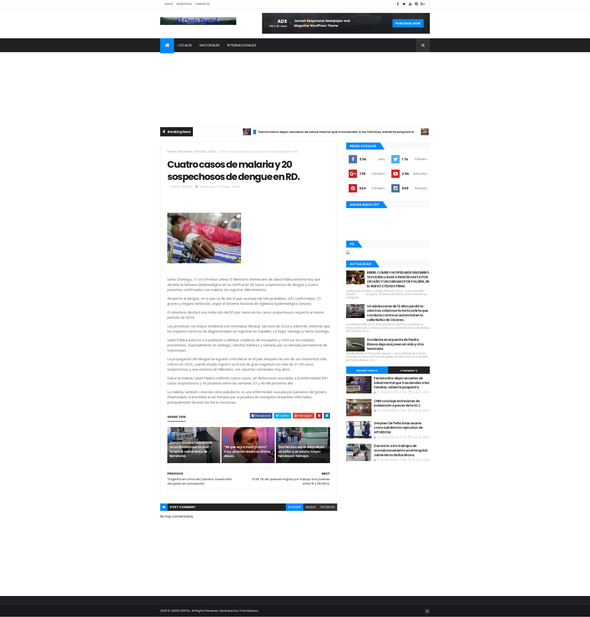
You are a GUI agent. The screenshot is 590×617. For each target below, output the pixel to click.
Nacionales (210, 45)
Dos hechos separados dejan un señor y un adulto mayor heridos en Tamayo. (301, 451)
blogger (294, 507)
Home (171, 151)
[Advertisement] (295, 86)
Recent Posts (367, 370)
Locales (185, 45)
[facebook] (397, 4)
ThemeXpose (248, 611)
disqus (311, 507)
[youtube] (410, 4)
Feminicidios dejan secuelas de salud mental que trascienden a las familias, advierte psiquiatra (319, 132)
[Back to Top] (427, 611)
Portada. (200, 151)
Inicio (169, 4)
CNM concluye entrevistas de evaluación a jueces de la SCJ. (397, 403)
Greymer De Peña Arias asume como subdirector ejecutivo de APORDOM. (398, 427)
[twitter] (404, 4)
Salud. (213, 151)
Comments (408, 370)
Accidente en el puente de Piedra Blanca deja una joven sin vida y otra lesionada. (395, 344)
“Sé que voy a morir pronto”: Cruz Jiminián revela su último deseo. (247, 451)
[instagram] (416, 4)
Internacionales (242, 45)
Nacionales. (185, 151)
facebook (327, 507)
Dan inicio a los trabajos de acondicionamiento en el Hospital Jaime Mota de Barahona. (191, 449)
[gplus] (422, 4)
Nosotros (184, 4)
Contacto (202, 4)
